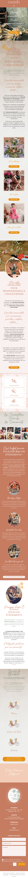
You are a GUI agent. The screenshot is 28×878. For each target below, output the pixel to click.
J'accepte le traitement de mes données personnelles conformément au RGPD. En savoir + (13, 860)
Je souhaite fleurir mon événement (14, 576)
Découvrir (14, 32)
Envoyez (22, 864)
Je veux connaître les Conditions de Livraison (14, 759)
